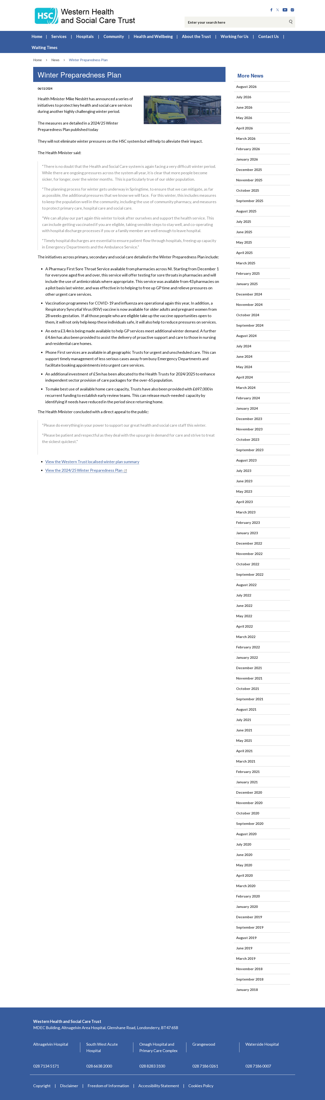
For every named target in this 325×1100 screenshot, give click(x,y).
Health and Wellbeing (153, 36)
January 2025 (247, 284)
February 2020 (248, 896)
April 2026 (244, 128)
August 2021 (246, 709)
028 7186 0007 (258, 1066)
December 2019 (249, 917)
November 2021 (249, 678)
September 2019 (249, 927)
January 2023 (247, 533)
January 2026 (247, 159)
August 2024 (246, 335)
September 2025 (249, 201)
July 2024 (243, 346)
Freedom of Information (108, 1085)
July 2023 (243, 470)
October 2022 (247, 564)
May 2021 (244, 740)
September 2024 (249, 325)
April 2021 (244, 751)
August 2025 (246, 211)
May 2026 (244, 117)
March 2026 (245, 138)
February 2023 (248, 522)
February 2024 (248, 398)
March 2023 (245, 512)
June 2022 (244, 605)
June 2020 (244, 854)
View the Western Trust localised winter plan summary (92, 461)
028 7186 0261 (205, 1066)
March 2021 (245, 761)
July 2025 (243, 221)
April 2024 (244, 377)
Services (59, 36)
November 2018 (249, 969)
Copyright (42, 1085)
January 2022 (247, 657)
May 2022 (244, 616)
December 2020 (249, 792)
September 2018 (249, 979)
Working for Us (235, 36)
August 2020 (246, 834)
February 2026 (248, 149)
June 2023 (244, 481)
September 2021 (249, 699)
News (55, 60)
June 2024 (244, 356)
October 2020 (247, 813)
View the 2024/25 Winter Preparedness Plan (83, 470)
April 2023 (244, 502)
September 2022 (249, 574)
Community (113, 36)
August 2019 (246, 937)
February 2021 (248, 771)
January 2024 (247, 408)
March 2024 (245, 387)
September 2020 (249, 823)
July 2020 (243, 844)
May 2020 (244, 865)
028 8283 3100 (152, 1066)
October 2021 (247, 688)
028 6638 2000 (99, 1066)
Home (37, 36)
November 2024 (249, 304)
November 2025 (249, 180)
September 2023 (249, 450)
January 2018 (247, 989)
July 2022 (243, 595)
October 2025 (247, 190)
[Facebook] (271, 10)
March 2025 (245, 263)
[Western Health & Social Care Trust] (85, 15)
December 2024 (249, 294)
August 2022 (246, 585)
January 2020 (247, 906)
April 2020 (244, 875)
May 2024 (244, 367)
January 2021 (247, 782)
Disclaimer (69, 1085)
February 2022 (248, 647)
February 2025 (248, 273)
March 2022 (245, 636)
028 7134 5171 (46, 1066)
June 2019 (244, 948)
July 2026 (243, 97)
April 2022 (244, 626)
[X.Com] (277, 10)
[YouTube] (285, 10)
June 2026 (244, 107)
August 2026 (246, 86)
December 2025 (249, 169)
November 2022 (249, 553)
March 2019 (245, 958)
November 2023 (249, 429)
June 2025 (244, 232)
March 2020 (245, 886)
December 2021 (249, 668)
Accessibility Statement (158, 1085)
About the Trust (196, 36)
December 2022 (249, 543)
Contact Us (268, 36)
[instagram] (292, 10)
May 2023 (244, 491)
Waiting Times (44, 47)
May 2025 (244, 242)
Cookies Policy (200, 1085)
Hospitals (85, 36)
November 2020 (249, 803)
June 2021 (244, 730)
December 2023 (249, 419)
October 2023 (247, 439)
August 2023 (246, 460)
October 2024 (247, 315)
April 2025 (244, 252)
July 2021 (243, 720)
